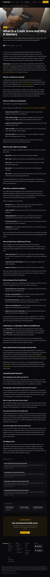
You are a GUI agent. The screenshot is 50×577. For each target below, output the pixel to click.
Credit (7, 6)
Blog (4, 6)
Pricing (17, 2)
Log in (40, 2)
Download (34, 2)
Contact (26, 554)
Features (10, 545)
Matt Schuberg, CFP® (10, 45)
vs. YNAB (17, 546)
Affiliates (27, 552)
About (22, 2)
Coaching (12, 2)
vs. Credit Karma (19, 552)
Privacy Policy (11, 559)
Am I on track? (24, 532)
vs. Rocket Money (19, 548)
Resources (27, 2)
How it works (10, 546)
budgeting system (7, 366)
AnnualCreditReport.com (10, 72)
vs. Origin (18, 550)
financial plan (42, 356)
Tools (26, 548)
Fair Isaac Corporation (26, 84)
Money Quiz (27, 550)
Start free (46, 2)
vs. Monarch (18, 545)
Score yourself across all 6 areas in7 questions (34, 108)
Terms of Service (11, 561)
